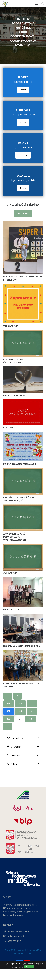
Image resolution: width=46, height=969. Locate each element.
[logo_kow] (23, 835)
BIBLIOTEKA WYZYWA (14, 395)
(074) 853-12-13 (14, 941)
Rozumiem (29, 967)
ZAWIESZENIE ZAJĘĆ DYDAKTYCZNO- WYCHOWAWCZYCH (14, 536)
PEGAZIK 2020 (11, 609)
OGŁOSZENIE (10, 573)
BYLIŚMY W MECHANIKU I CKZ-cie (21, 645)
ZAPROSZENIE (10, 326)
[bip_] (23, 821)
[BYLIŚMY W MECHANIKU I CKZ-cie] (23, 628)
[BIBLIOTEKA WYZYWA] (23, 379)
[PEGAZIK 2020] (23, 592)
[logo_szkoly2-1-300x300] (5, 4)
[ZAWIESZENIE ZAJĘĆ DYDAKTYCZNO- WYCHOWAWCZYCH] (23, 517)
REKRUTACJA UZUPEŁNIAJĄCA (19, 464)
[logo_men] (23, 849)
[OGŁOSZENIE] (23, 557)
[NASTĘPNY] (7, 726)
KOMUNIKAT (10, 427)
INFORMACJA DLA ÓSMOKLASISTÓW (13, 361)
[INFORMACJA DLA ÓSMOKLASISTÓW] (23, 343)
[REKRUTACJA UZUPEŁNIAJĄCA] (23, 446)
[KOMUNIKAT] (23, 412)
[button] (36, 3)
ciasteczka (19, 967)
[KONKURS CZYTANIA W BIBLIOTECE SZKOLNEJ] (23, 665)
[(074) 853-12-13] (5, 941)
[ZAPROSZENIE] (23, 303)
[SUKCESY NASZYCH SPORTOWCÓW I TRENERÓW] (23, 247)
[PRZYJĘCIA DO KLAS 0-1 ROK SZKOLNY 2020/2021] (23, 481)
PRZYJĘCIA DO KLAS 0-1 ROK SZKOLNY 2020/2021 (18, 499)
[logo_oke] (23, 794)
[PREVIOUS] (7, 696)
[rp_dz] (23, 807)
